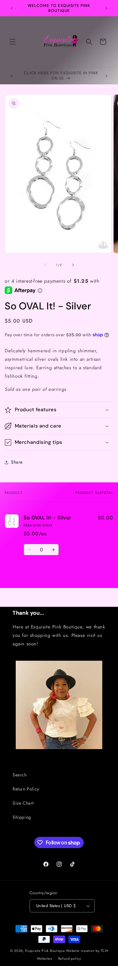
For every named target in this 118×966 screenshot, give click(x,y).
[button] (13, 42)
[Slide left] (45, 265)
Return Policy (26, 789)
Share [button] (17, 462)
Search (20, 775)
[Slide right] (73, 265)
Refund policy (69, 958)
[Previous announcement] (12, 8)
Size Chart (23, 803)
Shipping (22, 817)
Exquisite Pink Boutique (45, 950)
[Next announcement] (106, 8)
